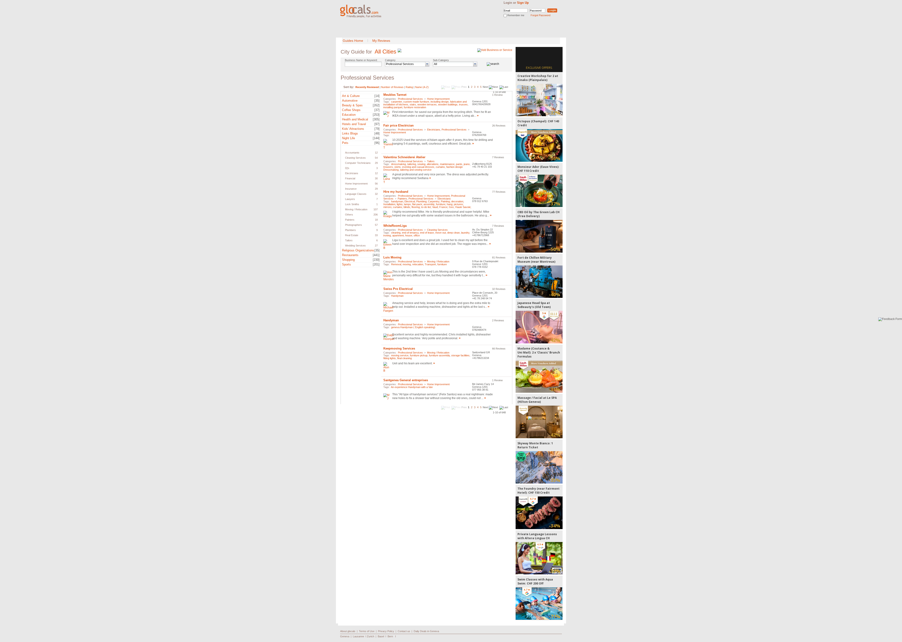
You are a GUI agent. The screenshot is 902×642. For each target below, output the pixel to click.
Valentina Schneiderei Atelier (404, 157)
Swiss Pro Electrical (398, 289)
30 (376, 178)
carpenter (396, 101)
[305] (376, 119)
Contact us (404, 631)
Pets (345, 143)
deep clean (453, 232)
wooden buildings (448, 104)
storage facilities (460, 355)
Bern (390, 636)
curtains (440, 166)
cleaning (395, 232)
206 (375, 214)
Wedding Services (355, 245)
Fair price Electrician (398, 125)
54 (376, 157)
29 (376, 162)
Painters (349, 219)
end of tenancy (410, 232)
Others (349, 214)
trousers (388, 166)
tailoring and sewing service (416, 169)
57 (376, 224)
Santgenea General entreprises (405, 380)
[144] (376, 138)
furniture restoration (415, 107)
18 (376, 219)
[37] (377, 110)
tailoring (411, 164)
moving (407, 264)
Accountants (352, 152)
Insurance (351, 188)
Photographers (353, 224)
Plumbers (350, 230)
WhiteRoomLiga (395, 225)
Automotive (350, 100)
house (408, 235)
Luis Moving (392, 257)
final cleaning (404, 358)
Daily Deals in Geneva (426, 631)
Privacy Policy (386, 631)
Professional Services (359, 147)
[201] (376, 264)
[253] (376, 114)
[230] (376, 259)
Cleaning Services (355, 157)
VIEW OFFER (539, 100)
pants (459, 164)
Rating (409, 87)
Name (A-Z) (422, 87)
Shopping (348, 259)
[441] (376, 255)
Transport (430, 264)
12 (376, 152)
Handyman (397, 295)
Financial (350, 178)
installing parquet (392, 107)
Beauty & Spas (352, 105)
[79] (377, 129)
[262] (376, 105)
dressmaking (398, 164)
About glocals (347, 631)
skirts (397, 166)
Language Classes (355, 193)
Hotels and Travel (354, 124)
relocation (417, 264)
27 (376, 245)
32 (376, 193)
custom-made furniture (416, 101)
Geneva (344, 636)
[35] (377, 100)
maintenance (447, 164)
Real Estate (351, 235)
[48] (377, 133)
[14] (377, 96)
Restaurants (350, 255)
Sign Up (523, 2)
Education (349, 114)
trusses (463, 104)
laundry (465, 232)
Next (485, 86)
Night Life (348, 138)
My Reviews (381, 40)
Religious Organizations (358, 250)
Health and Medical (355, 119)
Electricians (351, 173)
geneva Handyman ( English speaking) (413, 327)
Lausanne (358, 636)
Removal (396, 264)
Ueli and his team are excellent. (412, 363)
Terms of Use (366, 631)
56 (376, 183)
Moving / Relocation (356, 209)
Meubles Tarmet (394, 94)
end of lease (427, 232)
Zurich (370, 636)
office (417, 235)
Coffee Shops (351, 110)
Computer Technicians (358, 162)
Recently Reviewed (367, 87)
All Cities (385, 51)
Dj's (347, 168)
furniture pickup (419, 355)
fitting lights (389, 358)
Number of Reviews (392, 87)
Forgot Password (540, 15)
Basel (381, 636)
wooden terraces (427, 104)
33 (376, 235)
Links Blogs (350, 133)
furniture (442, 264)
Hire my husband (395, 191)
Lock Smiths (352, 204)
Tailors (349, 240)
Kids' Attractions (353, 129)
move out (440, 232)
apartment (398, 235)
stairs (413, 104)
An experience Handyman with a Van (412, 387)
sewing (421, 164)
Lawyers (350, 199)
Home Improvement (356, 183)
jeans (467, 164)
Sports (346, 264)
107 (375, 209)
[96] (377, 143)
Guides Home (353, 40)
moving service (399, 355)
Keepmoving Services (399, 348)
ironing (387, 235)
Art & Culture (351, 96)
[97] (377, 124)
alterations (433, 164)
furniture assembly (439, 355)
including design (440, 101)
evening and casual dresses (418, 166)
